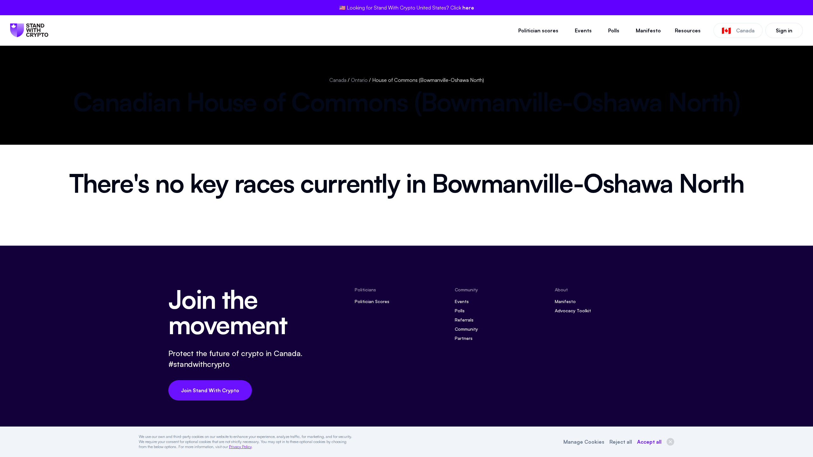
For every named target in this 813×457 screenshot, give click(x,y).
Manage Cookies (583, 442)
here (468, 7)
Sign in (784, 30)
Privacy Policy (240, 446)
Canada (337, 80)
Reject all (620, 442)
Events (583, 30)
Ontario (359, 80)
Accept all (649, 442)
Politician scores (538, 30)
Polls (613, 30)
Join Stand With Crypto (210, 390)
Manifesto (648, 30)
